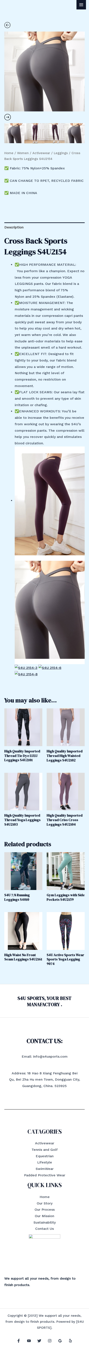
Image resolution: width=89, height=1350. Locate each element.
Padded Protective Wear (44, 1175)
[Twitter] (39, 1341)
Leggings (61, 153)
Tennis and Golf (45, 1150)
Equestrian (45, 1156)
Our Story (44, 1203)
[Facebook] (19, 1341)
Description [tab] (14, 227)
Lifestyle (44, 1162)
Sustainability (44, 1222)
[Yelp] (70, 1341)
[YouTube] (29, 1341)
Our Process (45, 1209)
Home (8, 153)
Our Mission (44, 1216)
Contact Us (44, 1229)
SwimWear (45, 1169)
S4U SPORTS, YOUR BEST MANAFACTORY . (44, 1001)
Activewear (41, 153)
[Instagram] (50, 1341)
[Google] (60, 1341)
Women (23, 153)
